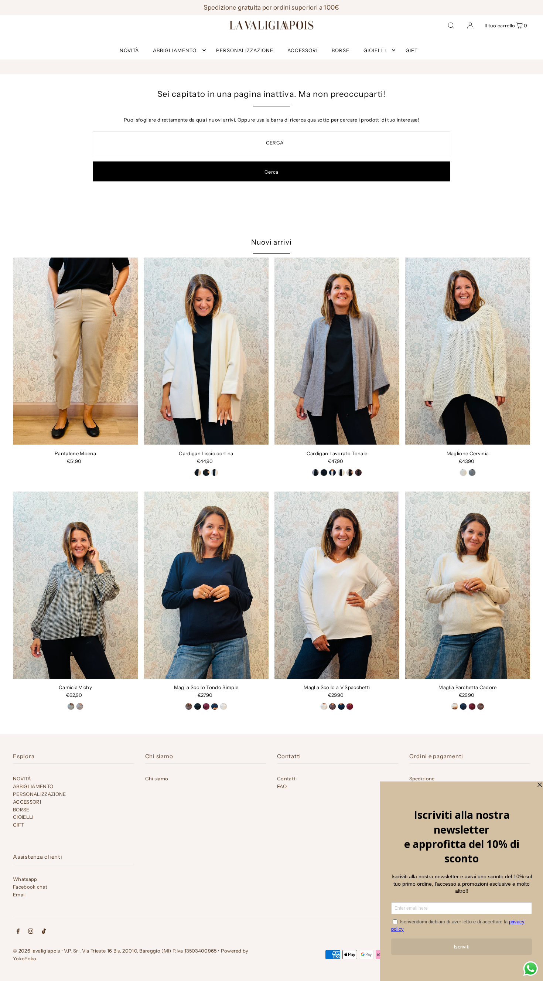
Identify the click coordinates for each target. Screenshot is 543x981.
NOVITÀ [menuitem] (129, 50)
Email (19, 894)
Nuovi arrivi (271, 242)
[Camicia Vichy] (75, 585)
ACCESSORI (27, 802)
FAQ (282, 786)
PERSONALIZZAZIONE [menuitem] (244, 50)
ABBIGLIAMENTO (175, 50)
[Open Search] (451, 25)
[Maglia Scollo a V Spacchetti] (336, 585)
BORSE (21, 810)
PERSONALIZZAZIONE (39, 794)
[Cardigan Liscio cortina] (206, 351)
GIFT (18, 825)
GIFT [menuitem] (412, 50)
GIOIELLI (374, 50)
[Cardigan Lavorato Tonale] (336, 351)
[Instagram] (30, 932)
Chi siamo (156, 778)
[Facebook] (18, 932)
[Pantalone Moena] (75, 351)
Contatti (287, 778)
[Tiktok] (44, 932)
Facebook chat (30, 887)
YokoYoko (25, 958)
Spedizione (422, 778)
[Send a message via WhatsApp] (530, 968)
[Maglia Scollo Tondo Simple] (206, 585)
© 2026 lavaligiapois (36, 951)
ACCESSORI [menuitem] (302, 50)
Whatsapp (25, 879)
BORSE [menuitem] (340, 50)
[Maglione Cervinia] (467, 351)
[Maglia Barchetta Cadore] (467, 585)
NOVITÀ (22, 778)
